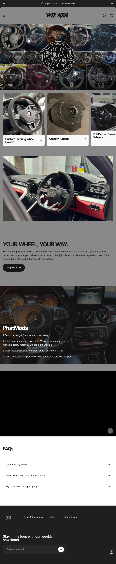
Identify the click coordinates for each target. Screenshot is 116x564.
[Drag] (58, 188)
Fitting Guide (70, 517)
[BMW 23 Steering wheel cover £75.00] (75, 73)
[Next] (112, 3)
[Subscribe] (61, 549)
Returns (53, 517)
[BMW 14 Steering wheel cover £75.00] (29, 41)
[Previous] (4, 3)
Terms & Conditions (33, 517)
